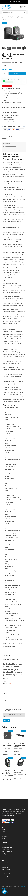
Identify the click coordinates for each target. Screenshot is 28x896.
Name (5, 693)
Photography (5, 845)
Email (5, 700)
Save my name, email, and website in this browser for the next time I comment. (15, 709)
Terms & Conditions (19, 892)
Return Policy (11, 892)
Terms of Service (18, 715)
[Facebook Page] (4, 891)
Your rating (6, 678)
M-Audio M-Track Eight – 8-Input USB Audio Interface (20, 745)
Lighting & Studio (6, 854)
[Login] (18, 6)
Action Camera (6, 849)
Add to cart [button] (5, 755)
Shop (3, 838)
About (3, 831)
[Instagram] (7, 876)
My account (5, 836)
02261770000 (12, 1)
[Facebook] (3, 876)
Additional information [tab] (9, 146)
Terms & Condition (7, 863)
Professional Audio (12, 136)
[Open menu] (24, 7)
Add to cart (17, 73)
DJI (15, 650)
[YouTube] (11, 876)
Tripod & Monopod (7, 851)
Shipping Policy (6, 869)
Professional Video (7, 847)
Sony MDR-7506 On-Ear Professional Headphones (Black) (7, 772)
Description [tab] (6, 143)
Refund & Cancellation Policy (10, 865)
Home (3, 829)
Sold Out (17, 755)
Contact (4, 834)
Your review (7, 683)
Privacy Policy (10, 715)
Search (24, 12)
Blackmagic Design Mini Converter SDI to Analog (7, 745)
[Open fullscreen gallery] (24, 44)
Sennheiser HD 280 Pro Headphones (20, 771)
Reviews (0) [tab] (6, 150)
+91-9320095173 (19, 1)
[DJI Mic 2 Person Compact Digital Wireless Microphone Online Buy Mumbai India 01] (14, 33)
